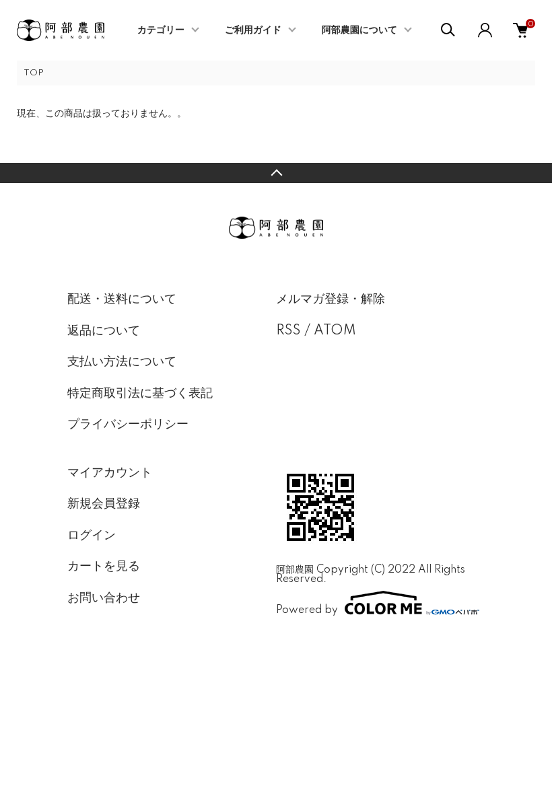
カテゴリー (160, 30)
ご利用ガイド (253, 30)
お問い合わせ (103, 598)
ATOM (335, 331)
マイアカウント (109, 473)
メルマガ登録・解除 (330, 299)
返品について (103, 331)
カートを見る (103, 566)
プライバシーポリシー (127, 424)
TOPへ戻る (276, 173)
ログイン (91, 535)
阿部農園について (359, 30)
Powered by (307, 610)
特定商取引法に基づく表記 (140, 393)
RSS (288, 331)
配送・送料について (121, 299)
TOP (34, 73)
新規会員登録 (103, 504)
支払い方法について (121, 362)
